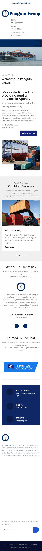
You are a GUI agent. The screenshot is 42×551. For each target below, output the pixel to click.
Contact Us (8, 493)
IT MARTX (29, 547)
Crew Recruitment (10, 484)
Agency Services (9, 479)
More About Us (28, 133)
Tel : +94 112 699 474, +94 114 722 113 (15, 508)
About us (26, 475)
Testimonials (27, 489)
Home (6, 475)
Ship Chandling (11, 230)
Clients (6, 489)
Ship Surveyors (28, 484)
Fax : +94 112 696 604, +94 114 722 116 (16, 513)
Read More (7, 247)
